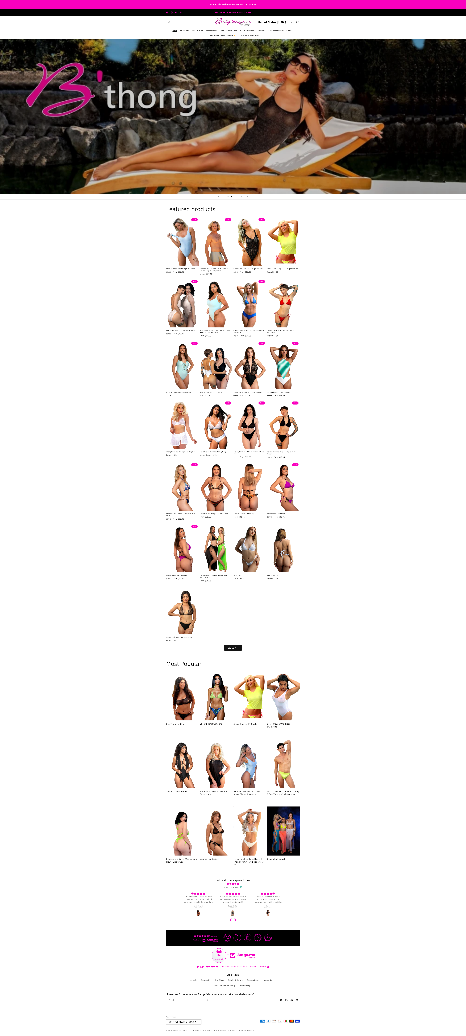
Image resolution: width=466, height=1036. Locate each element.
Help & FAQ (245, 985)
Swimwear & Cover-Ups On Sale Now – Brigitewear (181, 860)
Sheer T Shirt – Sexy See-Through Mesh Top (282, 269)
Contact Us (206, 980)
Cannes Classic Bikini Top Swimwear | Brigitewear (280, 332)
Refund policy (209, 1030)
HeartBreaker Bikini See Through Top (213, 452)
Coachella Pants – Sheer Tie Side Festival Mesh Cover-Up (214, 576)
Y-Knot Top (237, 575)
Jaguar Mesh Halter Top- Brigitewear (179, 637)
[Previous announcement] (167, 4)
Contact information (247, 1030)
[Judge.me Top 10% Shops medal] (268, 938)
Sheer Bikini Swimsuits (211, 723)
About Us (268, 980)
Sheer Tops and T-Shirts (245, 724)
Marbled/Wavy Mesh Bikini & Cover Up (213, 793)
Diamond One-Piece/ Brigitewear (279, 392)
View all (233, 648)
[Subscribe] (207, 1000)
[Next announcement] (299, 4)
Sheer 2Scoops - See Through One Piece (180, 269)
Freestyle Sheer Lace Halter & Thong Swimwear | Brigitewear (248, 860)
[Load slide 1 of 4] (224, 197)
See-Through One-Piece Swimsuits (278, 725)
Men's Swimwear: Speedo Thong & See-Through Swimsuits (283, 793)
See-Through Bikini (175, 724)
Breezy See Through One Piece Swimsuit (180, 330)
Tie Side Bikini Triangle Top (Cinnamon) (214, 514)
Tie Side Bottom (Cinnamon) (243, 514)
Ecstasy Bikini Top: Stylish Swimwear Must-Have (248, 453)
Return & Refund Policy (224, 985)
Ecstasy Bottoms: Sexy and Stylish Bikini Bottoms (281, 453)
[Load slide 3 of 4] (232, 197)
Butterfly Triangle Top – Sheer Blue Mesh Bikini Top (180, 515)
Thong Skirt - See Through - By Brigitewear (181, 452)
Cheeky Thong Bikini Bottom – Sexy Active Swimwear (248, 332)
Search (193, 980)
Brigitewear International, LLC (181, 1030)
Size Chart (219, 980)
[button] (169, 22)
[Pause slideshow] (247, 196)
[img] (233, 884)
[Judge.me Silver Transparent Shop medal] (237, 938)
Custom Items (253, 980)
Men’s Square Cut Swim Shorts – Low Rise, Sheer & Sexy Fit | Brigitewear (215, 270)
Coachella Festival (276, 858)
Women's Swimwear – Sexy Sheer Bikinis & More (246, 793)
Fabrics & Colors (235, 980)
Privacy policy (197, 1030)
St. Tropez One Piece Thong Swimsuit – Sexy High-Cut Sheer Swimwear (215, 332)
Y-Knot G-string (272, 575)
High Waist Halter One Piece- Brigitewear (248, 392)
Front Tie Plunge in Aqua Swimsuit (178, 392)
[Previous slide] (218, 196)
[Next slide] (241, 196)
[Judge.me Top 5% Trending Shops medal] (258, 938)
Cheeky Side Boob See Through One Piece (248, 269)
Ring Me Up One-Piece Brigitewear (212, 392)
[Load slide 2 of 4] (228, 197)
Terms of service (221, 1030)
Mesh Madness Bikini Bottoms (176, 575)
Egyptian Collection (209, 858)
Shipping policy (233, 1030)
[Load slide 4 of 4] (235, 197)
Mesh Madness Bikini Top (276, 514)
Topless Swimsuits (175, 791)
